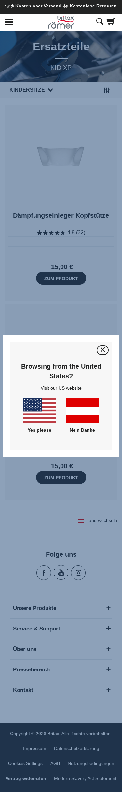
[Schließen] (102, 350)
